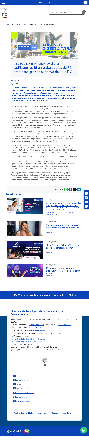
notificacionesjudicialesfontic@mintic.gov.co (27, 341)
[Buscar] (83, 12)
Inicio (9, 24)
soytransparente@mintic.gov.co (51, 333)
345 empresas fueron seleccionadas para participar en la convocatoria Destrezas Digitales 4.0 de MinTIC (63, 205)
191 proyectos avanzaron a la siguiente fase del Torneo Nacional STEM (63, 270)
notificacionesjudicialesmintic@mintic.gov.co (28, 339)
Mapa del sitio (68, 413)
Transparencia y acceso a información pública (47, 295)
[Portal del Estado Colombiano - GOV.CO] (44, 2)
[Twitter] (75, 189)
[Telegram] (79, 189)
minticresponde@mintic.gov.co (39, 330)
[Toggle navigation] (3, 2)
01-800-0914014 (64, 325)
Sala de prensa (20, 24)
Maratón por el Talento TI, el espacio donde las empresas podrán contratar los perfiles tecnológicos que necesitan (64, 247)
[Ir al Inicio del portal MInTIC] (4, 12)
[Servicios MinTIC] (85, 2)
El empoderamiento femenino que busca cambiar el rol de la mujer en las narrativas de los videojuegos (62, 227)
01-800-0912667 (34, 328)
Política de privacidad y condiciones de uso (31, 413)
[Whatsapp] (66, 189)
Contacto (55, 413)
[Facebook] (70, 189)
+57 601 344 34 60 (36, 325)
